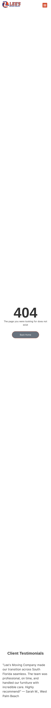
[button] (44, 5)
